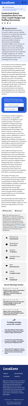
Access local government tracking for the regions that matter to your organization (13, 9)
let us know (19, 225)
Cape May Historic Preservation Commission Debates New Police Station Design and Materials (14, 331)
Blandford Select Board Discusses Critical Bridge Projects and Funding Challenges (13, 303)
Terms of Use (10, 403)
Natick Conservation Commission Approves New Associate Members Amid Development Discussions (13, 292)
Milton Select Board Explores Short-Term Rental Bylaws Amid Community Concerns (13, 313)
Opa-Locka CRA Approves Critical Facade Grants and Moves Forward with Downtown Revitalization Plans (15, 351)
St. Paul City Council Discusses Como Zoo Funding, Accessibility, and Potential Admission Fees (14, 341)
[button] (2, 23)
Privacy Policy (18, 403)
